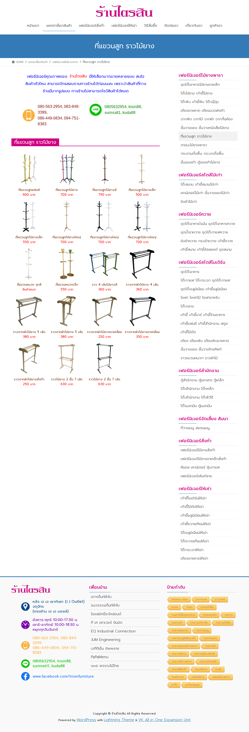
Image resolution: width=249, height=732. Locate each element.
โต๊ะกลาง (187, 306)
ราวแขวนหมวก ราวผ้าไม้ (199, 358)
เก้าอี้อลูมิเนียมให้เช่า (195, 515)
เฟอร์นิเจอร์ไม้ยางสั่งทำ (198, 450)
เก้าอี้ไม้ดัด (188, 332)
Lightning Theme (119, 720)
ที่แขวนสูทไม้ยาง (67, 189)
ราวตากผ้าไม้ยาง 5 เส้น (29, 332)
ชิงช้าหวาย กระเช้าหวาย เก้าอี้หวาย (207, 241)
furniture (201, 599)
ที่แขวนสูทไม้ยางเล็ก (142, 189)
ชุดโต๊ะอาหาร (190, 271)
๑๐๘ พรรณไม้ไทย (105, 665)
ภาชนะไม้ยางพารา (194, 145)
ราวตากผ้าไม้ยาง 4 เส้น (142, 284)
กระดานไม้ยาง (179, 653)
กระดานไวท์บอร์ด (208, 661)
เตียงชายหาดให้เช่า (194, 558)
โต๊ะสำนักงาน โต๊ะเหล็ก (197, 388)
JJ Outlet (220, 599)
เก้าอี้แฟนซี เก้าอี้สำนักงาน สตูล (204, 323)
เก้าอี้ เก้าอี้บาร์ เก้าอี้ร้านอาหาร (203, 314)
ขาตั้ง (175, 685)
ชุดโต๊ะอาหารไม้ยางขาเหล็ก (200, 84)
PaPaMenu (99, 657)
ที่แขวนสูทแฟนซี (29, 189)
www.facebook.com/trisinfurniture (63, 676)
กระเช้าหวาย (178, 677)
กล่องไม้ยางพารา (221, 677)
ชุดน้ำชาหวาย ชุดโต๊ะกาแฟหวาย (204, 232)
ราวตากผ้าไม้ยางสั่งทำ (29, 379)
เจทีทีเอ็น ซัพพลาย (105, 648)
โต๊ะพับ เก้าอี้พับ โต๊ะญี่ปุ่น (200, 101)
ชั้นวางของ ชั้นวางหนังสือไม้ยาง (205, 127)
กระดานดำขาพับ (199, 622)
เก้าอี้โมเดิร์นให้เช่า (193, 498)
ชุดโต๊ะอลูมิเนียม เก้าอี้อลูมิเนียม (204, 289)
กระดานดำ (177, 622)
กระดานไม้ (210, 646)
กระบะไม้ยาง (201, 669)
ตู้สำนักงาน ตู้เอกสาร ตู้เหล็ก (202, 380)
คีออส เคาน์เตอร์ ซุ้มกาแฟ (200, 467)
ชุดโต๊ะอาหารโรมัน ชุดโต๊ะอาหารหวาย (208, 223)
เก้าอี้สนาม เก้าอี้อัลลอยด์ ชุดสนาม (206, 249)
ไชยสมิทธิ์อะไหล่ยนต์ (106, 614)
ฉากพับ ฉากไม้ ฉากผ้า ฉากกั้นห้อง (207, 119)
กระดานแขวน (210, 638)
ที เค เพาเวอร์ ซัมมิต (106, 622)
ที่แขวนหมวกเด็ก (67, 284)
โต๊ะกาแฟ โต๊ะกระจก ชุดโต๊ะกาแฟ (205, 280)
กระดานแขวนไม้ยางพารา (184, 646)
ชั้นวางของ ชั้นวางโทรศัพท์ (201, 349)
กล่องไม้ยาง (198, 677)
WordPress (86, 720)
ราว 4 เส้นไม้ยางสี (104, 284)
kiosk (175, 607)
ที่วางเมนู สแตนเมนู (195, 428)
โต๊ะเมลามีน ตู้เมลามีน (196, 406)
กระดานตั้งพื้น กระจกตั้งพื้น (202, 153)
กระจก (189, 607)
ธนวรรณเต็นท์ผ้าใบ (105, 605)
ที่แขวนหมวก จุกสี (29, 284)
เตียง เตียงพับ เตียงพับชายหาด (205, 340)
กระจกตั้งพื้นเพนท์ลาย (183, 615)
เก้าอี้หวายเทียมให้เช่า (196, 524)
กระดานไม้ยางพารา (182, 661)
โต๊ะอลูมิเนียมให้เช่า (194, 532)
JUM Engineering (105, 639)
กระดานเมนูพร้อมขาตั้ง (184, 638)
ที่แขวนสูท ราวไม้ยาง (196, 136)
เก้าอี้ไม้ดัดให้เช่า (192, 506)
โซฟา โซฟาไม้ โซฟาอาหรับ (200, 297)
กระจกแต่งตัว (210, 615)
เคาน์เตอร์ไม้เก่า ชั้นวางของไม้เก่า (205, 193)
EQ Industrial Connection (113, 631)
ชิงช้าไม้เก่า (189, 201)
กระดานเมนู (202, 630)
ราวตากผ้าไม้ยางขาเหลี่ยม (104, 332)
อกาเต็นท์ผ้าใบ (101, 596)
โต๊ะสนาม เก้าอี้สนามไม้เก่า (199, 184)
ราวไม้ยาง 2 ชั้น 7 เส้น (66, 379)
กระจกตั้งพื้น (207, 607)
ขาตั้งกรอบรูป (193, 685)
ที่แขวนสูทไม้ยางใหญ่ (67, 237)
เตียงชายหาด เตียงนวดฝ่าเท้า (203, 110)
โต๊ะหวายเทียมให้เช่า (195, 541)
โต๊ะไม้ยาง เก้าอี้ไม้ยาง (197, 93)
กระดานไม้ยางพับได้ (204, 653)
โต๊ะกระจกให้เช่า (192, 550)
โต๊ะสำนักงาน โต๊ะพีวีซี (197, 397)
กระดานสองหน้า (180, 630)
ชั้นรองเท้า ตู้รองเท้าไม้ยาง (200, 162)
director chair (180, 599)
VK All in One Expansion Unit (164, 720)
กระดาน (229, 615)
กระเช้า (218, 669)
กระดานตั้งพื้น (223, 622)
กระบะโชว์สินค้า (179, 669)
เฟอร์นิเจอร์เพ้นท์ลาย (196, 476)
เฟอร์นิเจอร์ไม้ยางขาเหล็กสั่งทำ (203, 458)
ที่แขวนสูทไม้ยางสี (104, 189)
